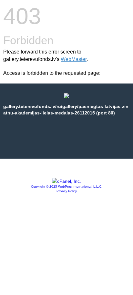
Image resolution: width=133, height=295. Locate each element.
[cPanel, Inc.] (66, 181)
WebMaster (74, 59)
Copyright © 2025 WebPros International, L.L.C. (66, 186)
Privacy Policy (66, 191)
